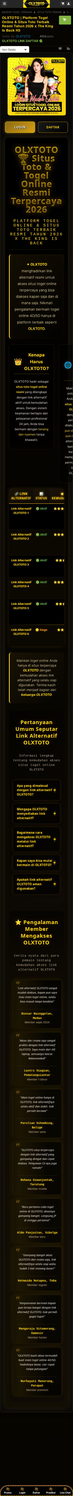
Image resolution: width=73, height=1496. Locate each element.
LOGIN (20, 127)
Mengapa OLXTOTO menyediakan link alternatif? (36, 813)
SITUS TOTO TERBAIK (49, 12)
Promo (7, 1492)
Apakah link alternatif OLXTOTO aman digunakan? (36, 884)
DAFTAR (53, 127)
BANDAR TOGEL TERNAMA (17, 12)
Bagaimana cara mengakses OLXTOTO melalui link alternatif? (36, 839)
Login (22, 1492)
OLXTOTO (23, 36)
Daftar (36, 1492)
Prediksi (50, 1492)
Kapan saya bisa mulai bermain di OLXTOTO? (36, 863)
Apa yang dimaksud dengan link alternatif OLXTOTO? (36, 790)
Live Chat (65, 1492)
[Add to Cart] (65, 20)
